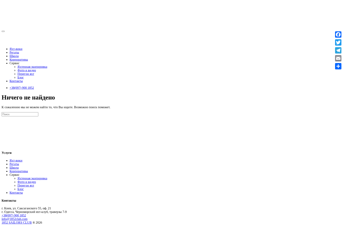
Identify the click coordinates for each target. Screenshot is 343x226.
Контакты (16, 81)
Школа (14, 56)
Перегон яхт (25, 74)
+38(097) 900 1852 (22, 87)
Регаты (14, 52)
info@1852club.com (14, 219)
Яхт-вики (16, 49)
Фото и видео (26, 70)
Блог (20, 77)
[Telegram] (338, 50)
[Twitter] (338, 42)
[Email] (338, 58)
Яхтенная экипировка (32, 66)
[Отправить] (338, 66)
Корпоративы (19, 59)
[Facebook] (338, 34)
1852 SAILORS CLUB (17, 222)
